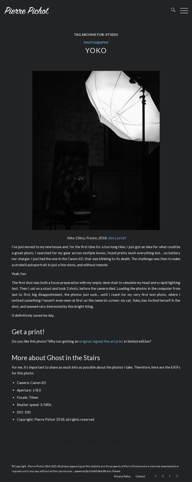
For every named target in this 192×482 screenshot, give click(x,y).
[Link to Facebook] (155, 476)
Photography (96, 42)
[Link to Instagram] (162, 476)
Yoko (96, 50)
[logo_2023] (27, 10)
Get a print (116, 238)
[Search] (170, 10)
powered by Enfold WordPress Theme (97, 471)
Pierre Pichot (120, 441)
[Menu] (181, 10)
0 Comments (91, 441)
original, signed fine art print (101, 341)
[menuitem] (170, 10)
